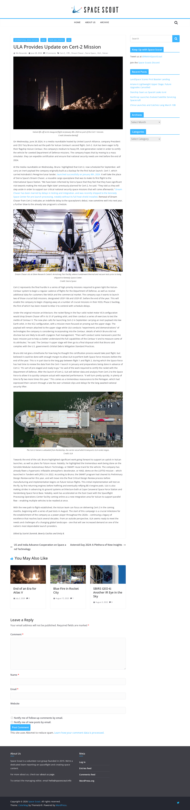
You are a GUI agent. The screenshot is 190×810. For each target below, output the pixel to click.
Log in (82, 762)
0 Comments (51, 53)
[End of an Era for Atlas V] (28, 567)
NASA (43, 40)
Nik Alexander (21, 53)
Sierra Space (90, 53)
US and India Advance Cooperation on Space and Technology (40, 547)
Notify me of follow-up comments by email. (38, 718)
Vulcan (105, 53)
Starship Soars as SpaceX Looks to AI (148, 92)
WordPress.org (86, 780)
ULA (69, 40)
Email (14, 689)
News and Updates (56, 40)
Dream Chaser (77, 53)
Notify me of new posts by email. (32, 722)
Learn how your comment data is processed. (79, 732)
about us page (47, 774)
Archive (104, 22)
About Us (90, 22)
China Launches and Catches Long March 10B (153, 105)
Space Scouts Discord (149, 62)
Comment (16, 634)
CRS (68, 53)
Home (77, 22)
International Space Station (26, 40)
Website (14, 703)
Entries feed (85, 768)
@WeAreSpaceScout (152, 56)
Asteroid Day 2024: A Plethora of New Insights (96, 544)
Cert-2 (62, 53)
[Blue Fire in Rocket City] (68, 567)
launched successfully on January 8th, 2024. (79, 174)
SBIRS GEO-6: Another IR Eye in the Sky (107, 592)
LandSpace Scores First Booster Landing (150, 79)
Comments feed (87, 774)
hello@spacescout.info (60, 780)
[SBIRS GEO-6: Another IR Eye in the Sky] (108, 567)
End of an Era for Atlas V (24, 590)
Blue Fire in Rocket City (66, 590)
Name (14, 674)
